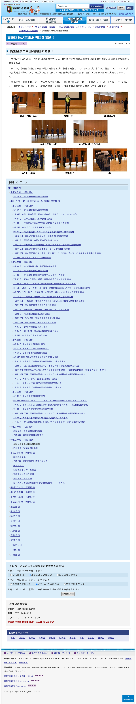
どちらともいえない (41, 575)
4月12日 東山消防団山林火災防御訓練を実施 (35, 201)
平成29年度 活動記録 (22, 492)
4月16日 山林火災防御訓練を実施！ (30, 344)
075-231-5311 (91, 658)
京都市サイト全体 (91, 10)
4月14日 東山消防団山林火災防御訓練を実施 (35, 266)
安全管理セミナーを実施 (24, 470)
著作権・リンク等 (62, 653)
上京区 (22, 638)
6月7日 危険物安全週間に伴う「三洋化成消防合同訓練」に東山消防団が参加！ (50, 400)
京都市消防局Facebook (15, 686)
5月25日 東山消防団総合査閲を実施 (30, 210)
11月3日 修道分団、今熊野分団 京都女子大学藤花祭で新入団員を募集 (47, 245)
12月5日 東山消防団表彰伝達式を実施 (31, 314)
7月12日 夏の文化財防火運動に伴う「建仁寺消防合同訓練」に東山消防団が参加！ (51, 405)
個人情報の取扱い (39, 653)
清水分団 (15, 526)
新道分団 (15, 521)
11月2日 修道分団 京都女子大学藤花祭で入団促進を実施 (41, 310)
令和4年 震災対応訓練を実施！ (28, 435)
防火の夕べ (18, 466)
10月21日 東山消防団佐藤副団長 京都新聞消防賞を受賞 (40, 236)
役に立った (18, 575)
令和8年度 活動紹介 (21, 192)
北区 (13, 638)
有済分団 (15, 511)
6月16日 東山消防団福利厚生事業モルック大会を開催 (39, 275)
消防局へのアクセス (126, 14)
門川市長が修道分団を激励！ (26, 448)
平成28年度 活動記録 (22, 497)
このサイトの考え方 (16, 653)
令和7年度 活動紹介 (21, 206)
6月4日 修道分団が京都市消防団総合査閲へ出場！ (36, 357)
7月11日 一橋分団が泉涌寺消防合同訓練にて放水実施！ (39, 361)
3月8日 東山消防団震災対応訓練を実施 (32, 258)
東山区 (52, 638)
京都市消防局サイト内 (70, 10)
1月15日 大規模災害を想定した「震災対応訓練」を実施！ (40, 418)
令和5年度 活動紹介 (21, 340)
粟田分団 (15, 507)
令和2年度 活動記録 (28, 31)
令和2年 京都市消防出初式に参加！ (30, 461)
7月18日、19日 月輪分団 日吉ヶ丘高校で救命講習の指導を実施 (44, 284)
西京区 (101, 638)
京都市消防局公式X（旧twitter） (19, 676)
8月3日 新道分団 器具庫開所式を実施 (32, 227)
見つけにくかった (75, 584)
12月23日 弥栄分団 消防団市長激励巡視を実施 (36, 318)
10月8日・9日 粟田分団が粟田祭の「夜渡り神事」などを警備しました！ (47, 366)
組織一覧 (23, 662)
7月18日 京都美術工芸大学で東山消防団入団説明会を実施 (41, 223)
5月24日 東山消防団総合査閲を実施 (30, 196)
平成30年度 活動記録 (22, 487)
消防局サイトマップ (86, 653)
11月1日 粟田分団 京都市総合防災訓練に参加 (36, 240)
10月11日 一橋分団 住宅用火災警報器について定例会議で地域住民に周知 (49, 301)
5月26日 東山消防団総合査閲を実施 (30, 271)
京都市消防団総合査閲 (23, 474)
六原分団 (15, 531)
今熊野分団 (16, 545)
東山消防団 (100, 27)
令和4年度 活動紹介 (21, 392)
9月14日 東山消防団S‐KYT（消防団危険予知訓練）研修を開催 (43, 232)
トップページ (25, 27)
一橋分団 (15, 550)
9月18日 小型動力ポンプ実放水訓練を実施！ (34, 409)
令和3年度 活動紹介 (21, 427)
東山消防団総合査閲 (22, 478)
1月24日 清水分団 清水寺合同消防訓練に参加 (36, 331)
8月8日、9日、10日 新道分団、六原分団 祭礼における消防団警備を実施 (48, 292)
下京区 (73, 638)
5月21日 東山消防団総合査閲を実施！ (31, 348)
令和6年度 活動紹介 (21, 262)
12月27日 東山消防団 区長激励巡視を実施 (34, 322)
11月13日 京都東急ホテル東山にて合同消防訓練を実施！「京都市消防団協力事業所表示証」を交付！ (60, 370)
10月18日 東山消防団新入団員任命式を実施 (34, 305)
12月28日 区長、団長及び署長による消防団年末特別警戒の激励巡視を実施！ (49, 374)
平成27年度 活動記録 (22, 502)
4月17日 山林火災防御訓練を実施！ (30, 396)
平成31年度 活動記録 (22, 453)
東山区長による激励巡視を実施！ (28, 431)
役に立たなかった (68, 575)
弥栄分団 (15, 516)
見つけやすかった (21, 584)
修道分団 (15, 540)
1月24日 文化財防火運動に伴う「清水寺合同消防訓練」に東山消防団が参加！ (50, 422)
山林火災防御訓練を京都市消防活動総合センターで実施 (39, 483)
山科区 (62, 638)
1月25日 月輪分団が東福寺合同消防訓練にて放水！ (37, 387)
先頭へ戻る (128, 699)
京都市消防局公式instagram (17, 681)
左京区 (32, 638)
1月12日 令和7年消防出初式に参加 (30, 327)
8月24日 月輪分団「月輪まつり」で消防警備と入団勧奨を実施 (43, 297)
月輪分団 (15, 555)
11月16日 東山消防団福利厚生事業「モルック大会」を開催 (41, 249)
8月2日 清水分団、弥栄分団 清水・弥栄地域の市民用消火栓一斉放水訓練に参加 (51, 288)
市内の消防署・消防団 (45, 27)
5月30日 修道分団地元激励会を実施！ (31, 353)
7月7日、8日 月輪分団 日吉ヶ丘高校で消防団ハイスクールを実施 (45, 214)
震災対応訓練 (19, 457)
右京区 (91, 638)
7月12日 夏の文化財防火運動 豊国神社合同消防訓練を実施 (42, 279)
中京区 (42, 638)
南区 (82, 638)
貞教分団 (15, 535)
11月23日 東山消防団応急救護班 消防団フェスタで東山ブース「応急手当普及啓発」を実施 (57, 253)
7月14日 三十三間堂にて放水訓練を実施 (32, 219)
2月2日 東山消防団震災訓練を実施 (30, 335)
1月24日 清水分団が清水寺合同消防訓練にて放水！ (37, 383)
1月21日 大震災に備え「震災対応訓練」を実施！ (36, 379)
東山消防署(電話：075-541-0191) (75, 27)
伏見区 (111, 638)
